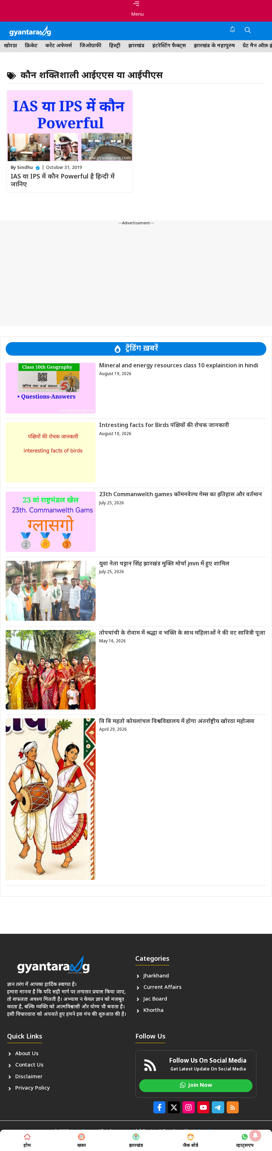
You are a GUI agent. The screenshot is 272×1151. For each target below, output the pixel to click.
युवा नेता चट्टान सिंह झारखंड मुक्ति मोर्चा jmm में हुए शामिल (164, 564)
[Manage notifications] (255, 1135)
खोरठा (10, 46)
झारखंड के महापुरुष (214, 46)
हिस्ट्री (114, 46)
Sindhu (25, 168)
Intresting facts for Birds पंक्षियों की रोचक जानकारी (164, 425)
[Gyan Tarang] (30, 31)
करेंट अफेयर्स (58, 46)
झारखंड (136, 46)
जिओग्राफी (90, 46)
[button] (248, 31)
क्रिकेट (31, 46)
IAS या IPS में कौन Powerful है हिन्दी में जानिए (63, 181)
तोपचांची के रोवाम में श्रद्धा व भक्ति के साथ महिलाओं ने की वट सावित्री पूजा (182, 633)
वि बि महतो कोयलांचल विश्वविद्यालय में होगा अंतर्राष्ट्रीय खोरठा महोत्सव (176, 721)
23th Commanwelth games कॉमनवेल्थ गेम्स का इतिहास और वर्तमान (180, 495)
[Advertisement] (136, 276)
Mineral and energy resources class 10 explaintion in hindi (178, 366)
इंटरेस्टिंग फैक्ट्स (169, 46)
